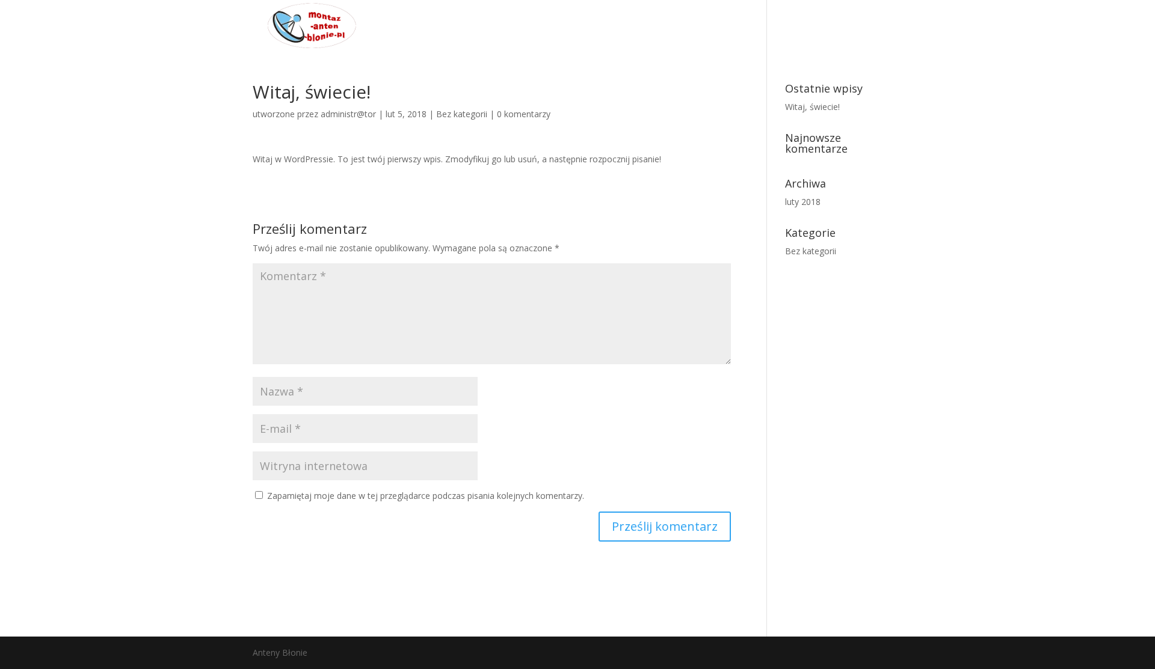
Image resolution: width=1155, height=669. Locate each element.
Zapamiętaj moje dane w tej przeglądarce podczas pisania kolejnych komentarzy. (425, 495)
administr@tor (348, 114)
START (865, 24)
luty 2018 (803, 201)
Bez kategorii (461, 114)
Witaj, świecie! (812, 106)
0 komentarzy (523, 114)
